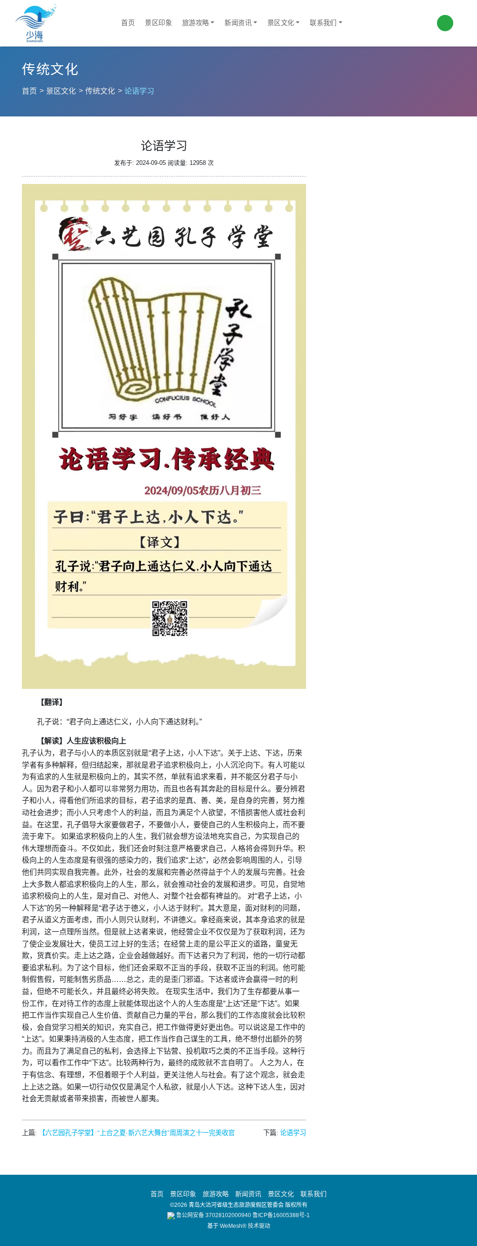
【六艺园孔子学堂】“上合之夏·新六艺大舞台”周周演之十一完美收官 (137, 1133)
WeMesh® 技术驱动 (245, 1226)
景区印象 (158, 23)
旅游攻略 (195, 23)
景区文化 (280, 23)
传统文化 (100, 91)
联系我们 (323, 23)
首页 (128, 23)
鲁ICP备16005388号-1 (281, 1215)
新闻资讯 (238, 23)
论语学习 (293, 1133)
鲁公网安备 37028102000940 (213, 1215)
